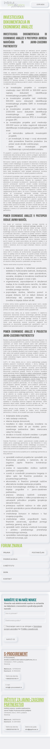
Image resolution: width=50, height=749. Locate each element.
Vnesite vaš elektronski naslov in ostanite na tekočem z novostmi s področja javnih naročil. (24, 606)
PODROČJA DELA (10, 559)
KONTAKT (7, 579)
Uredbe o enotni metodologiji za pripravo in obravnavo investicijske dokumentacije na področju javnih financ (25, 76)
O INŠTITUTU (8, 566)
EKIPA (5, 572)
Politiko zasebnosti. (29, 629)
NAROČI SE (10, 639)
